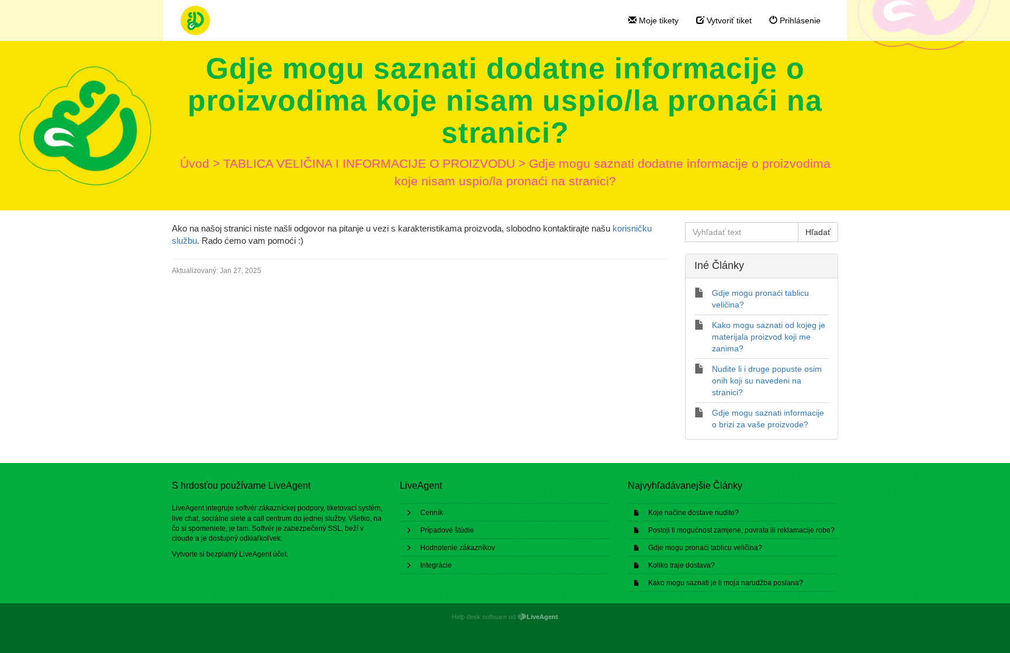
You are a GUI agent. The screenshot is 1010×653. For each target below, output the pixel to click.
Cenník (431, 513)
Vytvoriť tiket (728, 20)
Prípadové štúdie (447, 530)
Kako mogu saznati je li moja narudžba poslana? (725, 583)
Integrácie (436, 565)
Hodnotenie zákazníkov (457, 548)
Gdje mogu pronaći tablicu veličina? (705, 548)
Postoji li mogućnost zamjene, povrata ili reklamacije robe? (741, 530)
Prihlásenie (799, 20)
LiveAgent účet (262, 554)
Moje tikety (658, 20)
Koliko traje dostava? (681, 565)
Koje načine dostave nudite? (693, 513)
